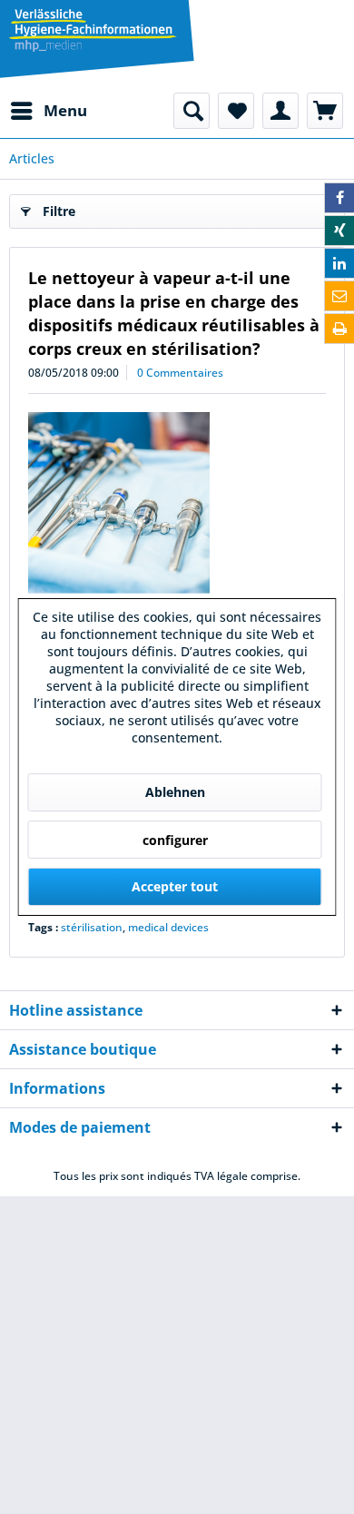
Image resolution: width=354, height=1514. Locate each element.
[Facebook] (339, 197)
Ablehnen (175, 792)
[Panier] (325, 111)
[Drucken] (339, 328)
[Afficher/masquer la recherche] (191, 111)
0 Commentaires (180, 372)
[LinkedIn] (339, 263)
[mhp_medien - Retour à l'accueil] (93, 31)
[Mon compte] (280, 111)
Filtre (59, 211)
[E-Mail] (339, 295)
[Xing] (339, 230)
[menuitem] (48, 111)
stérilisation (92, 927)
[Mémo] (236, 111)
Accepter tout (175, 886)
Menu (65, 110)
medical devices (168, 927)
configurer (175, 840)
